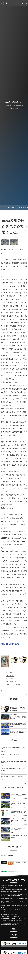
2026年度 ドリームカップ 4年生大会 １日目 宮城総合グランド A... (14, 761)
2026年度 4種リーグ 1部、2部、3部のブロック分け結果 (19, 794)
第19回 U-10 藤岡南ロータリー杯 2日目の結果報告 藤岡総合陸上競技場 (18, 725)
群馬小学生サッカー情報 (14, 879)
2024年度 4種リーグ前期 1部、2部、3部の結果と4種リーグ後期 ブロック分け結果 (18, 709)
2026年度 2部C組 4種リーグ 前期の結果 (19, 836)
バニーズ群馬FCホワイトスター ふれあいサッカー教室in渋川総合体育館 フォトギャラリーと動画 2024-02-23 (18, 717)
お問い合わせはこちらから (10, 644)
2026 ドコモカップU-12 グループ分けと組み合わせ (18, 828)
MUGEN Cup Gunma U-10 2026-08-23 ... (11, 755)
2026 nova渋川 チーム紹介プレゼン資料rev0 (11, 776)
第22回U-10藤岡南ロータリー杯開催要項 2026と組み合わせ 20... (18, 811)
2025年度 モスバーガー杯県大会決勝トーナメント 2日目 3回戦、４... (19, 820)
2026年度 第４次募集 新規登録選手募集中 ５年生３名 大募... (14, 747)
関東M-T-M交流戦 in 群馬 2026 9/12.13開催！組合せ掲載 (14, 898)
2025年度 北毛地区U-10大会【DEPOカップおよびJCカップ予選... (18, 803)
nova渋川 (4, 3)
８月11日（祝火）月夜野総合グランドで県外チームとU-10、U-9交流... (13, 769)
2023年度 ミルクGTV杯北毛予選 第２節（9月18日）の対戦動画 (18, 732)
